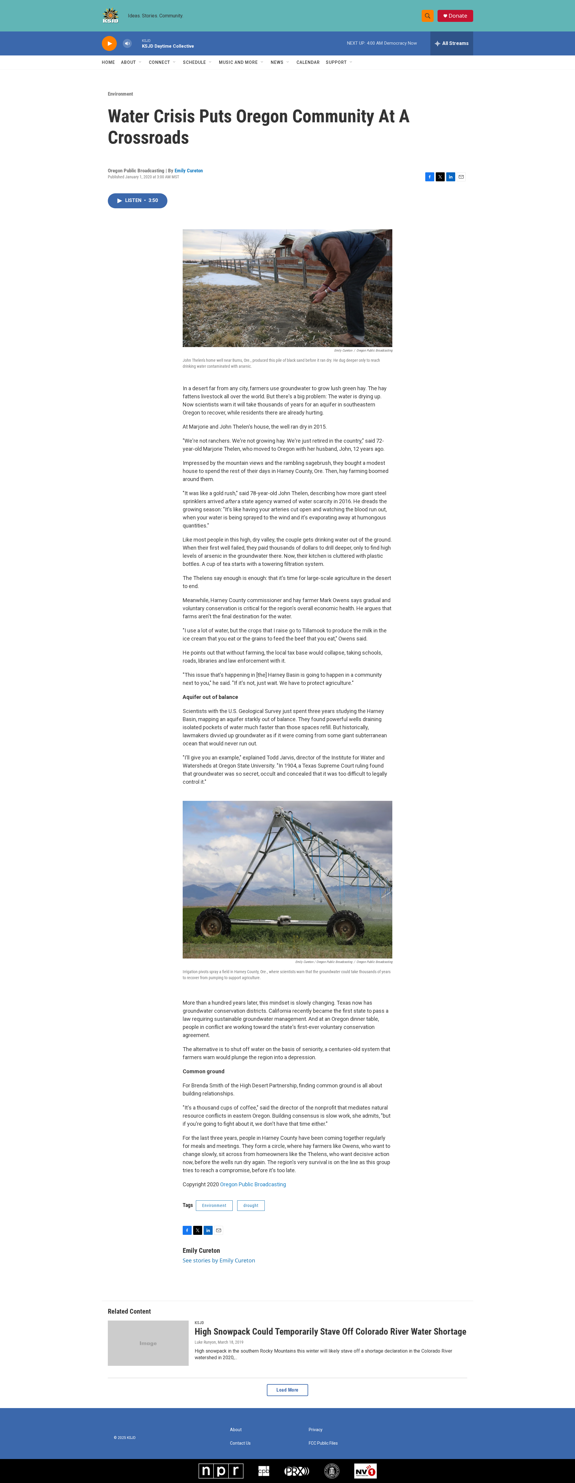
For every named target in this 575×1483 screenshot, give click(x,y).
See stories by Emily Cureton (219, 1260)
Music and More (238, 62)
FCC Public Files (323, 1443)
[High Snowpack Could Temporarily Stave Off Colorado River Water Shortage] (148, 1343)
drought (250, 1205)
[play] (109, 43)
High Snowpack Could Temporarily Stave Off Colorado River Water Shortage (330, 1331)
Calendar (308, 62)
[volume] (127, 43)
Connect (159, 62)
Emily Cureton (189, 171)
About (128, 62)
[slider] (137, 43)
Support (336, 62)
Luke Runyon (205, 1342)
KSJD (199, 1322)
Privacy (316, 1430)
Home (108, 62)
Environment (120, 94)
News (277, 62)
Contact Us (240, 1443)
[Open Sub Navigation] (140, 62)
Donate (458, 16)
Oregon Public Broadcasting (253, 1184)
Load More (287, 1390)
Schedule (194, 62)
